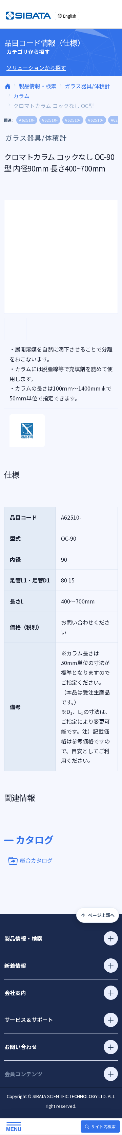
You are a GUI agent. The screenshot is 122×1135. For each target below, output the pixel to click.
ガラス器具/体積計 (87, 86)
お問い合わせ (20, 1047)
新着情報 (15, 965)
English (69, 16)
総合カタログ (36, 860)
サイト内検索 (103, 1126)
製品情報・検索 (38, 86)
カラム (21, 96)
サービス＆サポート (28, 1019)
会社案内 (15, 993)
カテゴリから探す (28, 52)
